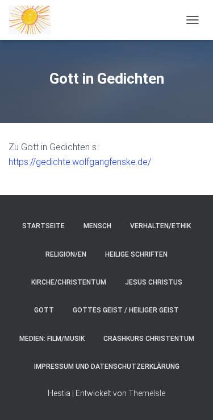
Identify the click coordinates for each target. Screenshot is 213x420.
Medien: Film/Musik (52, 339)
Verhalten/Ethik (160, 226)
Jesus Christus (153, 282)
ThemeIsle (146, 393)
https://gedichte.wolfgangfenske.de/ (80, 162)
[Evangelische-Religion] (34, 20)
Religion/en (65, 254)
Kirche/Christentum (68, 282)
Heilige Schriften (136, 254)
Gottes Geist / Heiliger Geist (126, 310)
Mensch (97, 226)
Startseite (43, 226)
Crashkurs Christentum (148, 339)
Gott (44, 310)
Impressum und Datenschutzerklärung (106, 366)
